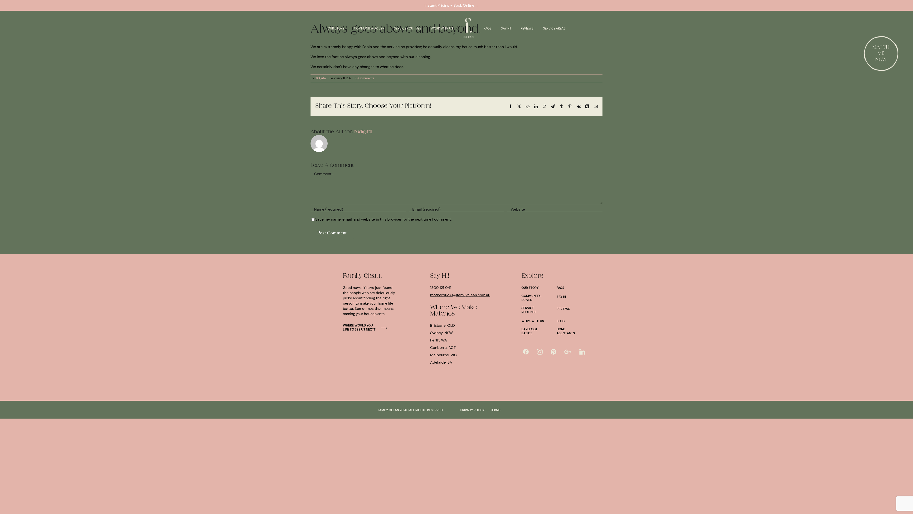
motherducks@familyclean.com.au (460, 294)
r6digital (320, 78)
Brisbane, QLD (442, 325)
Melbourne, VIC (443, 354)
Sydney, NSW (441, 332)
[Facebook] (526, 352)
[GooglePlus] (567, 352)
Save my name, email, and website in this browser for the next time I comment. (383, 219)
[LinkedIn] (582, 352)
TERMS (495, 410)
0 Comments (364, 78)
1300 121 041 (440, 287)
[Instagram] (540, 352)
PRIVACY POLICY (472, 410)
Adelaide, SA (441, 362)
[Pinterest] (553, 352)
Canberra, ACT (443, 347)
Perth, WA (438, 340)
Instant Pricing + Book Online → (452, 5)
